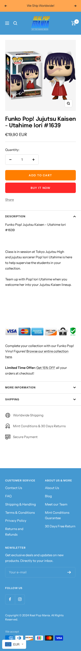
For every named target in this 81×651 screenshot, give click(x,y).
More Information (20, 387)
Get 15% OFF (45, 368)
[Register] (69, 572)
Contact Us (13, 488)
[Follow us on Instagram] (20, 599)
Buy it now (40, 188)
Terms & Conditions (20, 512)
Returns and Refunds (14, 532)
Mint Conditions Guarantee (57, 515)
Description (15, 216)
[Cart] (73, 23)
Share (9, 200)
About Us (52, 488)
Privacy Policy (15, 521)
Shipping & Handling (20, 504)
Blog (48, 496)
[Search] (15, 23)
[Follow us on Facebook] (10, 599)
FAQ (8, 496)
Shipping (12, 399)
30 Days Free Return (60, 526)
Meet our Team (56, 504)
